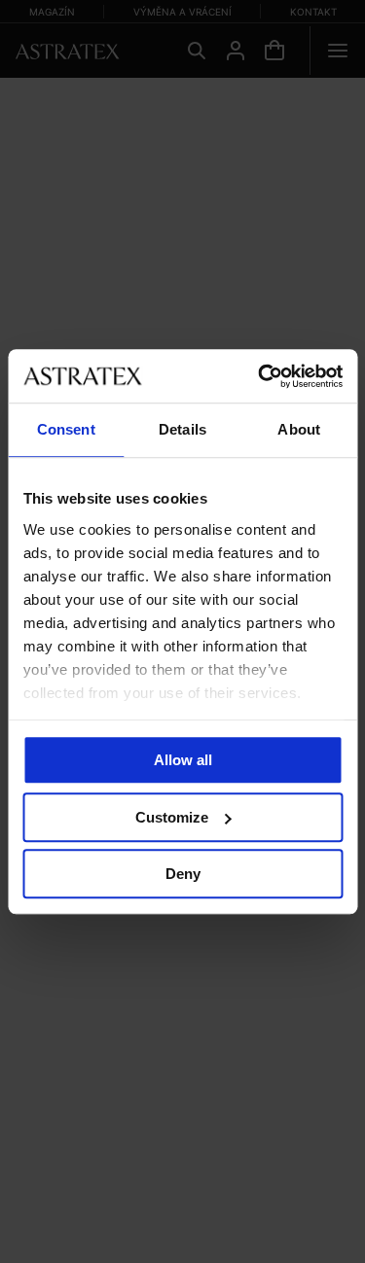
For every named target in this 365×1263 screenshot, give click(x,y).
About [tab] (298, 429)
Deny (183, 873)
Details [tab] (182, 429)
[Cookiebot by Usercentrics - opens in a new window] (260, 376)
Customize (171, 817)
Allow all (183, 760)
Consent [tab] (66, 429)
